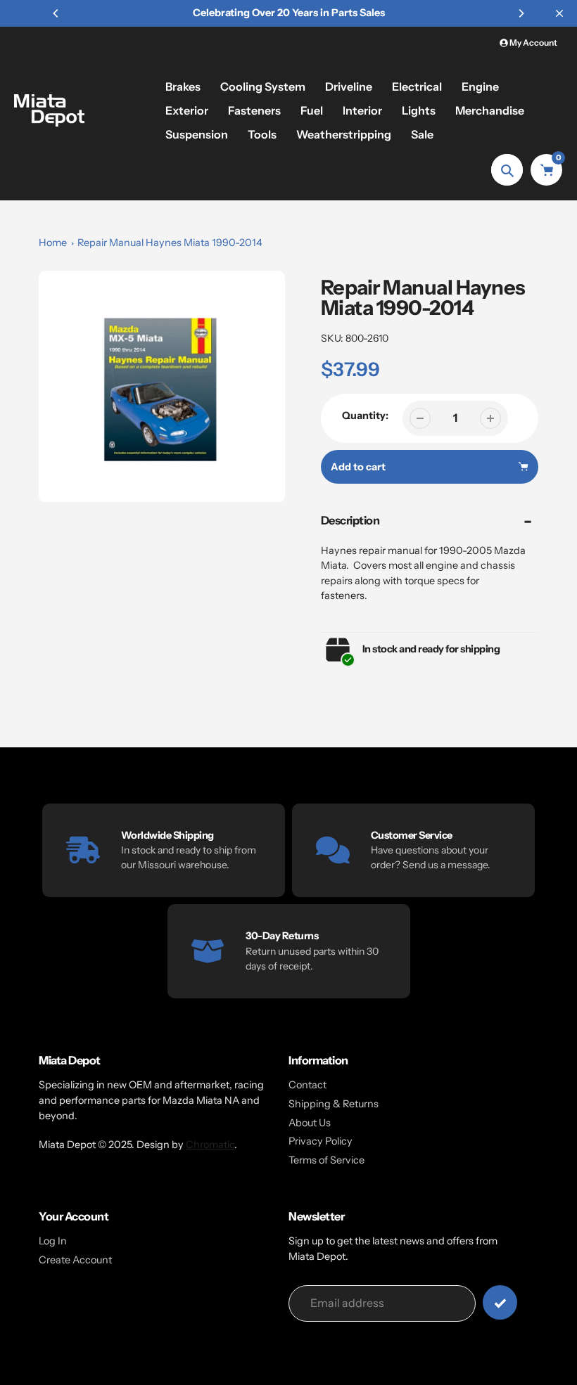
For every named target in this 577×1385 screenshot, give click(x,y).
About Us (309, 1122)
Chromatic (210, 1144)
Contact (307, 1084)
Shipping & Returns (333, 1103)
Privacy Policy (320, 1141)
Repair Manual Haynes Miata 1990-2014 (169, 242)
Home (53, 242)
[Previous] (56, 13)
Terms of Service (326, 1160)
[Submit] (500, 1302)
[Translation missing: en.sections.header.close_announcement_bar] (559, 13)
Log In (53, 1241)
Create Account (75, 1260)
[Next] (521, 13)
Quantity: (365, 415)
